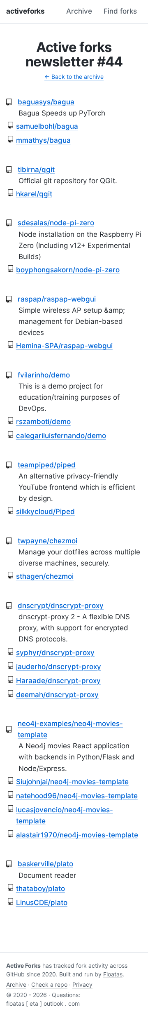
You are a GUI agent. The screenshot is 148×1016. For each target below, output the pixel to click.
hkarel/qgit (34, 194)
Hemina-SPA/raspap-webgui (64, 346)
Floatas (113, 974)
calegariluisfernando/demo (61, 435)
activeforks (25, 11)
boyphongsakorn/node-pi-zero (68, 270)
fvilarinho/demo (44, 375)
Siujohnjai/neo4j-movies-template (72, 782)
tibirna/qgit (36, 169)
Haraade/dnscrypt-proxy (58, 681)
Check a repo (49, 984)
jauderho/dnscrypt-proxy (58, 666)
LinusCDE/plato (41, 902)
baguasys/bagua (46, 102)
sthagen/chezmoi (45, 576)
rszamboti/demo (43, 421)
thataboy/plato (40, 888)
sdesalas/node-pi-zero (56, 223)
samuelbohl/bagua (47, 126)
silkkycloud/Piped (45, 511)
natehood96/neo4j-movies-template (77, 796)
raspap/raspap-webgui (57, 299)
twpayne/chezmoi (47, 541)
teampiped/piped (47, 465)
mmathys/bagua (43, 140)
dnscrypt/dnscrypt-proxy (61, 605)
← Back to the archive (74, 76)
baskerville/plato (45, 864)
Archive (79, 11)
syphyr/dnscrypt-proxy (55, 652)
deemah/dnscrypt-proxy (57, 695)
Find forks (120, 11)
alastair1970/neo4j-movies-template (77, 835)
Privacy (82, 984)
